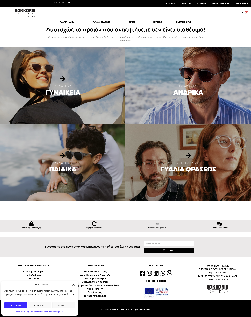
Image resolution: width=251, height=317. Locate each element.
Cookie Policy (20, 312)
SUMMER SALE (183, 22)
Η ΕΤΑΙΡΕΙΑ (201, 3)
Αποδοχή (15, 305)
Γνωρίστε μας (95, 292)
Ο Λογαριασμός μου (33, 271)
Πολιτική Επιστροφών (95, 278)
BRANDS (157, 22)
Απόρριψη (39, 305)
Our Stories (34, 278)
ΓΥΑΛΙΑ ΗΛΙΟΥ (67, 22)
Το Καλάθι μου (33, 274)
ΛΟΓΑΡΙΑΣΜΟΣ (242, 3)
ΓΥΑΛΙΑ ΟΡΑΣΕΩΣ (101, 22)
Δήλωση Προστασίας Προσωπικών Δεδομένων (45, 312)
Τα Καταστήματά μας (95, 295)
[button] (73, 284)
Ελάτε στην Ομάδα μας (95, 271)
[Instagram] (149, 273)
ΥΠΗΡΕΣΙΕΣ (186, 3)
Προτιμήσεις (64, 305)
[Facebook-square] (142, 273)
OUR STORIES (170, 3)
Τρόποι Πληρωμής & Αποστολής (95, 274)
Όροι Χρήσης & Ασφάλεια (95, 281)
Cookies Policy (95, 288)
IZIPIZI (131, 22)
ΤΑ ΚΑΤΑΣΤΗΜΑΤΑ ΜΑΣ (221, 3)
